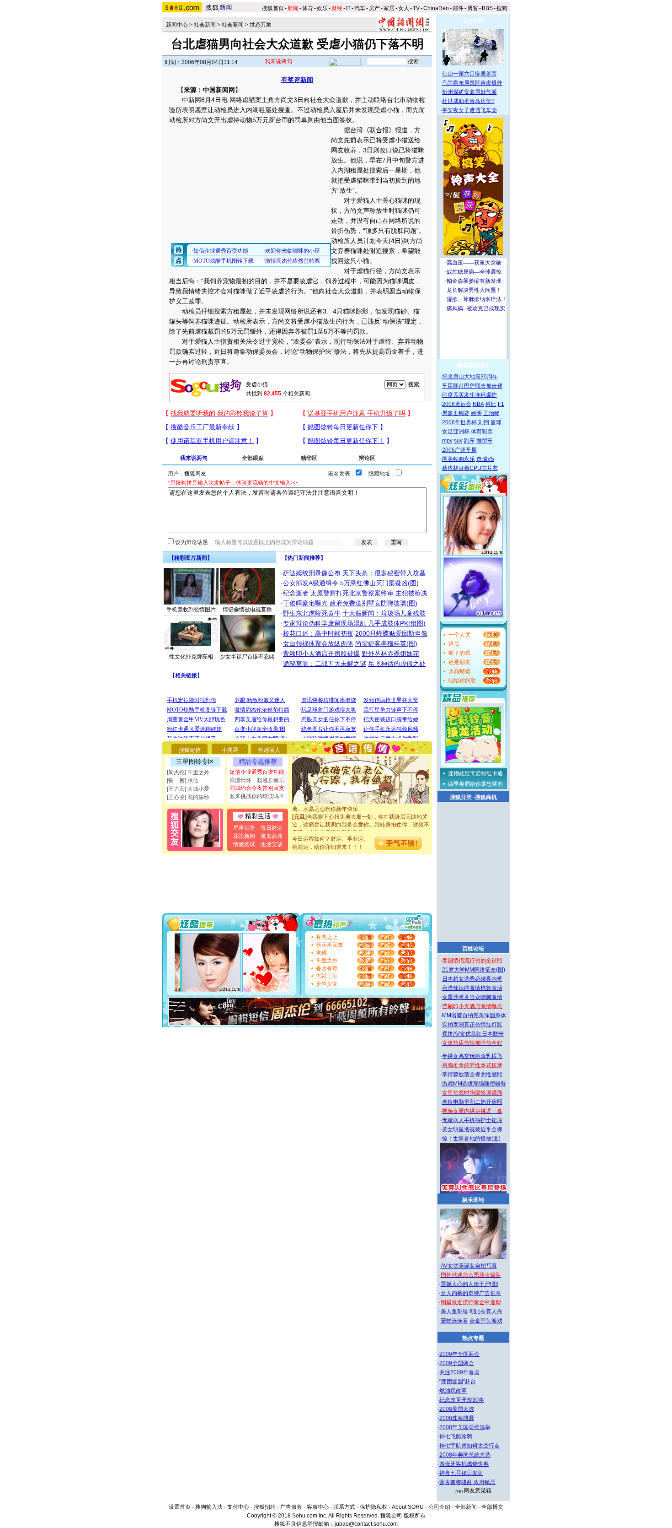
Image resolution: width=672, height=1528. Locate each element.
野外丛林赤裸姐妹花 (390, 653)
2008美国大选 (456, 1409)
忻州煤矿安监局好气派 (469, 92)
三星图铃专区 (195, 761)
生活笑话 (272, 844)
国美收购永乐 (458, 459)
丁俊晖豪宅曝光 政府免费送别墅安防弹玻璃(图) (350, 603)
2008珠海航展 (456, 1418)
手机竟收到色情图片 (191, 609)
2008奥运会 (456, 404)
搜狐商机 (486, 797)
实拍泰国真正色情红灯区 (472, 1024)
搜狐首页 (273, 8)
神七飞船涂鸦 (455, 1436)
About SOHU (408, 1507)
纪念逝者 (296, 593)
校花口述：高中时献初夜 (318, 633)
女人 (403, 8)
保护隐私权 (373, 1507)
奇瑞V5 (485, 459)
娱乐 (322, 8)
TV (416, 8)
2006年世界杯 (459, 422)
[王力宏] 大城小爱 (188, 789)
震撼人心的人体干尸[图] (469, 1284)
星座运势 (244, 828)
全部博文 (492, 1507)
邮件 (458, 8)
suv (458, 440)
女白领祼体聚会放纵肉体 (318, 643)
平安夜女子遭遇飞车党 (469, 110)
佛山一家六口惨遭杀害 (469, 73)
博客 (472, 8)
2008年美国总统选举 (465, 1427)
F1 (501, 404)
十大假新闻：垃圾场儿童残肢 (384, 613)
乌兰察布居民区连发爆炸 (472, 83)
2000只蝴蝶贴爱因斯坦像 (391, 633)
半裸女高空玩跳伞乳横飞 (472, 1056)
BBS (487, 8)
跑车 (469, 440)
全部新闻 (466, 1507)
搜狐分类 (461, 797)
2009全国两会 (456, 1363)
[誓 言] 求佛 (182, 780)
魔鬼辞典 (272, 836)
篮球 (496, 422)
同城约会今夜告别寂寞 (256, 788)
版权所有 (415, 1515)
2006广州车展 (459, 450)
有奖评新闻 (297, 79)
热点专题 (473, 1338)
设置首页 (180, 1507)
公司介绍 (439, 1507)
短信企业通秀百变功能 (256, 772)
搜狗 (502, 8)
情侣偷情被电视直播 (247, 609)
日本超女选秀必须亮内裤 (472, 979)
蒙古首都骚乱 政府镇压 (467, 1482)
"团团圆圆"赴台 (457, 1381)
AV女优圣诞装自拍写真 (469, 1266)
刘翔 (483, 422)
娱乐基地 (473, 1200)
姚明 (476, 413)
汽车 (359, 8)
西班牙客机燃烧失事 (464, 1464)
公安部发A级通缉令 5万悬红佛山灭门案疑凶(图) (351, 583)
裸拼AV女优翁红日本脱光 (473, 1034)
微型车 (484, 440)
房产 (374, 8)
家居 (389, 8)
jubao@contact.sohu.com (366, 1524)
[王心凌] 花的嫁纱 (188, 797)
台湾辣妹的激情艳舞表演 (472, 988)
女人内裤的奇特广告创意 (471, 1293)
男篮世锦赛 (455, 413)
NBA (478, 404)
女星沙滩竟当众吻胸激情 (472, 997)
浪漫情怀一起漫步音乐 (256, 780)
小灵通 (230, 750)
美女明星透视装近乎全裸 (472, 1129)
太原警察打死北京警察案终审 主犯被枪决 (368, 593)
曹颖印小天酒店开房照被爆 (321, 653)
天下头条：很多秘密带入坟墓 (384, 573)
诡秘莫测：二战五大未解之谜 (324, 663)
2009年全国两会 (459, 1354)
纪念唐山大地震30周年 (470, 376)
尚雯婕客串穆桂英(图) (386, 643)
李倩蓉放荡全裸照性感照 (472, 1074)
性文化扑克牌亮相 (191, 656)
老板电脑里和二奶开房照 (472, 1102)
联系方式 (344, 1507)
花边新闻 (244, 836)
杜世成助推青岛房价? (468, 101)
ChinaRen (436, 8)
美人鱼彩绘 (454, 1311)
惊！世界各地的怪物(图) (471, 1138)
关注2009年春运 (459, 1372)
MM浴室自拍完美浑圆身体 (474, 1015)
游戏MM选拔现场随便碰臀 (474, 1083)
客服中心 (318, 1507)
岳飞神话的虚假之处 (397, 663)
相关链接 (186, 675)
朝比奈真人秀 (485, 1311)
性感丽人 (269, 750)
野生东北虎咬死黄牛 (312, 613)
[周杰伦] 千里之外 (188, 772)
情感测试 (244, 844)
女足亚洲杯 (455, 431)
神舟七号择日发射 (461, 1473)
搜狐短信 (190, 750)
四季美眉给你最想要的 (475, 784)
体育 (307, 8)
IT (348, 8)
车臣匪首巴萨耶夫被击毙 (472, 386)
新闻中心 (177, 25)
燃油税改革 (453, 1391)
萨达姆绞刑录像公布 (312, 573)
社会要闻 (233, 25)
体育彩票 (482, 431)
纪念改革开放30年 (461, 1400)
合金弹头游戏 (485, 1320)
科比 (490, 404)
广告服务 (291, 1507)
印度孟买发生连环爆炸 (469, 395)
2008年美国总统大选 (465, 1455)
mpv (447, 440)
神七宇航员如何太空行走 (469, 1445)
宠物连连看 (454, 1320)
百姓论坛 (473, 948)
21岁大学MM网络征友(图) (473, 969)
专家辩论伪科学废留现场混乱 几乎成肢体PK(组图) (354, 623)
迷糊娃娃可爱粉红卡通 (475, 773)
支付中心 (238, 1507)
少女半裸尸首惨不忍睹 (247, 656)
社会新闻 (205, 25)
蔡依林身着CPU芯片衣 (470, 468)
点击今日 (473, 20)
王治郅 (491, 413)
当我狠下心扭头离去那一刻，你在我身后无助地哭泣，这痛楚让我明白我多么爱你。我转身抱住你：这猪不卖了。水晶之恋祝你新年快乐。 (360, 817)
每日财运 (272, 828)
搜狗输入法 (209, 1507)
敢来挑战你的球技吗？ (256, 796)
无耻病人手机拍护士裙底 (472, 1120)
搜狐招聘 (265, 1507)
